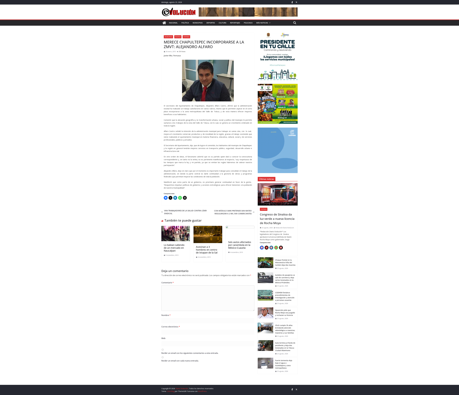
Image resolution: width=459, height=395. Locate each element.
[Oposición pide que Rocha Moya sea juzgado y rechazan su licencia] (265, 314)
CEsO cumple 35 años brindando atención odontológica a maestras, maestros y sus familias (285, 329)
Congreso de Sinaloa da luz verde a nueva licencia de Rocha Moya (277, 218)
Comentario (167, 282)
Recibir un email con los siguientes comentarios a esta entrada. (189, 353)
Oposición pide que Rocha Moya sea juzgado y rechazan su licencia (285, 312)
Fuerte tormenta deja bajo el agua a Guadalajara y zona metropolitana (283, 364)
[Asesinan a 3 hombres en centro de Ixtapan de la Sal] (208, 227)
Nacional (173, 23)
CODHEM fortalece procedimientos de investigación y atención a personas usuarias (284, 296)
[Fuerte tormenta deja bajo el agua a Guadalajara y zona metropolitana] (265, 366)
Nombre (166, 315)
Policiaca (248, 23)
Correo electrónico (170, 326)
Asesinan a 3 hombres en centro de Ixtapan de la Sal (206, 249)
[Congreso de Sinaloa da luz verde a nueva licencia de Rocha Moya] (278, 194)
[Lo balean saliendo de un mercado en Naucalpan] (175, 227)
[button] (269, 22)
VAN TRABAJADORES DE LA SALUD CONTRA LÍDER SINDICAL (185, 212)
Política (185, 23)
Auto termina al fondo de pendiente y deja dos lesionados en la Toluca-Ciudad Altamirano (285, 347)
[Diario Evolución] (164, 23)
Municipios (198, 23)
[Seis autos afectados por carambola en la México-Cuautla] (240, 227)
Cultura (222, 23)
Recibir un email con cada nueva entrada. (180, 360)
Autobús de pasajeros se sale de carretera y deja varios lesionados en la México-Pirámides (285, 279)
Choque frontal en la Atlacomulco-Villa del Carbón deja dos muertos (285, 262)
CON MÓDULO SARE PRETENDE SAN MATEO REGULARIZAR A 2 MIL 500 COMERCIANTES (233, 212)
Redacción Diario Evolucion (285, 228)
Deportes (210, 23)
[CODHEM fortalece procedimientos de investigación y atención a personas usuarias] (265, 298)
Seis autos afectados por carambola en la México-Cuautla (239, 244)
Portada (186, 37)
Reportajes (235, 23)
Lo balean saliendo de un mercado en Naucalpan (174, 247)
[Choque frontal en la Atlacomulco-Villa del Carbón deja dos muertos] (265, 264)
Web (163, 338)
